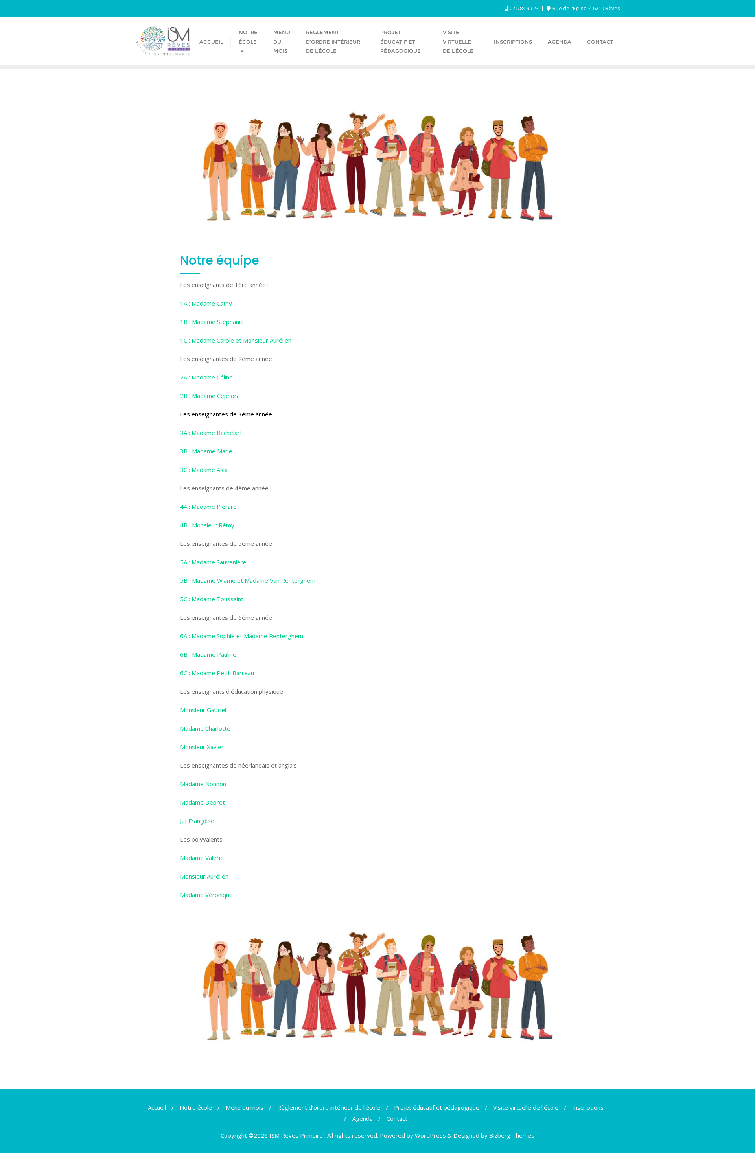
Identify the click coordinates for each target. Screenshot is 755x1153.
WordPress (430, 1135)
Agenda (362, 1118)
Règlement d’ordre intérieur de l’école (328, 1107)
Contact (397, 1118)
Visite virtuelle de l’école (525, 1107)
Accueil (157, 1107)
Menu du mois (244, 1107)
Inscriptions (588, 1107)
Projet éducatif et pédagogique (436, 1107)
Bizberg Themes (511, 1135)
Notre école (196, 1107)
